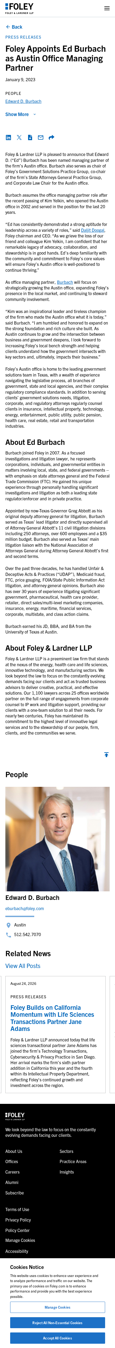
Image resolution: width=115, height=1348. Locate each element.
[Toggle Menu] (107, 8)
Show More (17, 114)
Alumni (11, 1182)
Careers (12, 1171)
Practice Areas (73, 1161)
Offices (11, 1161)
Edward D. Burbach (23, 101)
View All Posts (22, 965)
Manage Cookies (57, 1307)
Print (30, 137)
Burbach (65, 282)
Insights (67, 1171)
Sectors (66, 1151)
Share (51, 137)
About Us (13, 1151)
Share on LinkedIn (8, 137)
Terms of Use (17, 1209)
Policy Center (17, 1230)
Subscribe (14, 1192)
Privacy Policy (18, 1219)
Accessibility (16, 1251)
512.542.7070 (27, 934)
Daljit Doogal (92, 230)
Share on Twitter (19, 137)
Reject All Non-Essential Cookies (57, 1322)
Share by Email (40, 137)
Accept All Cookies (57, 1338)
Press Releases (23, 36)
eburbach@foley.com (24, 908)
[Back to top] (106, 756)
